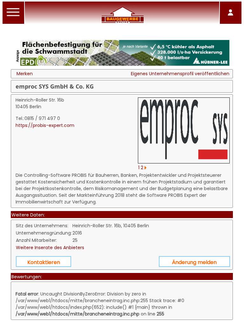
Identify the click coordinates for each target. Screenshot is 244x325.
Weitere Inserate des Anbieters (50, 247)
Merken (25, 73)
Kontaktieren (43, 262)
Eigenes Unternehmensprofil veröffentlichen (180, 73)
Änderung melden (194, 262)
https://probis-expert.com (45, 125)
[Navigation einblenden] (13, 16)
